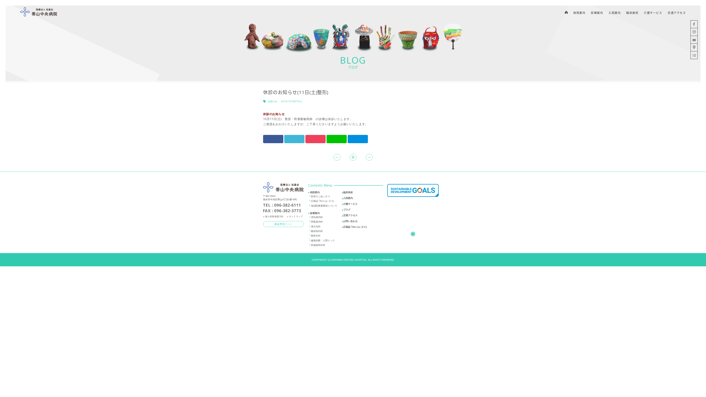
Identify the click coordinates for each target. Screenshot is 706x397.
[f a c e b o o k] (694, 24)
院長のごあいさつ (320, 196)
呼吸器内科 (317, 221)
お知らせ (272, 101)
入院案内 (348, 198)
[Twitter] (294, 139)
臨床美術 (348, 192)
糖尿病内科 (317, 231)
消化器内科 (317, 217)
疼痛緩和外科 (318, 245)
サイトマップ (296, 216)
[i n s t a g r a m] (694, 32)
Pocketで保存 (315, 139)
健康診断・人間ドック (323, 240)
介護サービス (350, 203)
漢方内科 (315, 226)
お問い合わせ (350, 221)
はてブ (358, 139)
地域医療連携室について (324, 205)
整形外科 (315, 235)
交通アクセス (350, 215)
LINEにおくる (337, 139)
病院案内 (315, 192)
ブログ (346, 209)
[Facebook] (273, 139)
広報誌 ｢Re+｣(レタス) (322, 201)
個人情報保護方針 (274, 216)
